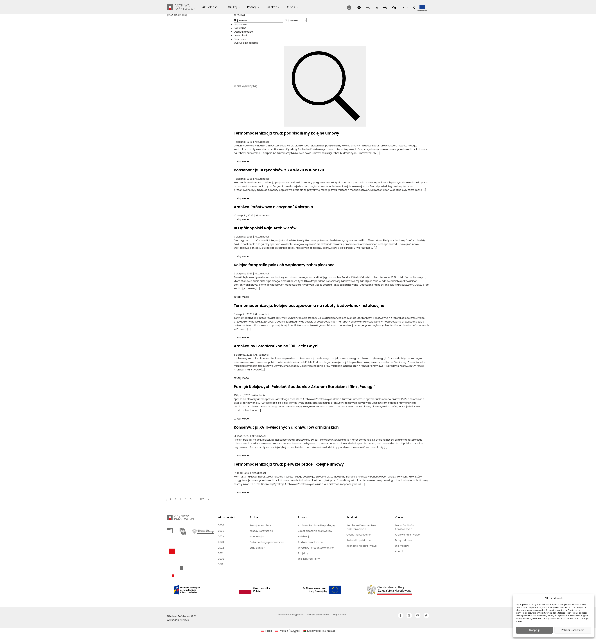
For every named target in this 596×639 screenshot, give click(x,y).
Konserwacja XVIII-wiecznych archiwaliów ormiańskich (286, 427)
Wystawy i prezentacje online (316, 547)
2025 (221, 531)
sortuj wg (239, 15)
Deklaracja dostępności (290, 614)
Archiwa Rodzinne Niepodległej (316, 525)
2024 (221, 536)
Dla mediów (402, 546)
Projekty (303, 553)
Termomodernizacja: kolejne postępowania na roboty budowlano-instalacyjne (309, 305)
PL (405, 7)
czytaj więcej (241, 161)
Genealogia (257, 536)
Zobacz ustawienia (572, 630)
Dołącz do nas (403, 540)
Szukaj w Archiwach (261, 525)
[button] (414, 8)
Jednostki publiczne (358, 540)
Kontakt (400, 551)
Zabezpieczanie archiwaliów (315, 531)
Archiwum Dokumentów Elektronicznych (361, 527)
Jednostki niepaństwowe (361, 546)
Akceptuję (534, 630)
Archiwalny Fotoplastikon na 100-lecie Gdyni (276, 346)
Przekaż (271, 7)
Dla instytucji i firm (309, 559)
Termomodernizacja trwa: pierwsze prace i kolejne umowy (289, 464)
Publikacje (304, 536)
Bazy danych (257, 547)
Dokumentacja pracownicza (267, 542)
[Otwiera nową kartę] (394, 7)
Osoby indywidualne (358, 534)
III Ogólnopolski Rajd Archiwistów (265, 228)
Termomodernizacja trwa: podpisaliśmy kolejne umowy (286, 133)
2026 (221, 525)
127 (202, 499)
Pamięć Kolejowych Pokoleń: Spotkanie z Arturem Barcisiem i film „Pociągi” (304, 386)
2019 (220, 564)
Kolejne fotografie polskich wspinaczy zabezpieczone (284, 264)
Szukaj (232, 7)
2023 (221, 542)
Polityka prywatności (318, 614)
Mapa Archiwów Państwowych (405, 527)
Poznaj (251, 7)
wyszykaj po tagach (246, 43)
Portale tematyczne (310, 542)
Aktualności (210, 7)
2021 (220, 553)
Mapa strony (339, 614)
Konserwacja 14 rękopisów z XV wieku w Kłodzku (279, 170)
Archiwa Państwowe (407, 534)
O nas (291, 7)
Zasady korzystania (261, 531)
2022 (221, 547)
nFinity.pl (184, 619)
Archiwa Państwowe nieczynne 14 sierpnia (273, 206)
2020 (221, 559)
